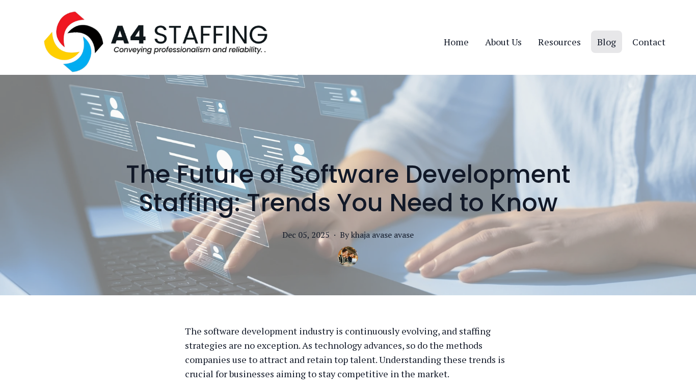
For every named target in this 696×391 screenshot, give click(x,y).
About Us (503, 42)
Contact (648, 42)
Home (456, 42)
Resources (559, 42)
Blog (606, 42)
